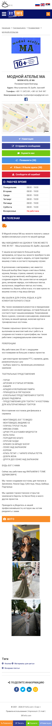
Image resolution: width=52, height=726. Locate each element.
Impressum (33, 711)
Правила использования (16, 711)
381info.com (26, 716)
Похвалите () (27, 160)
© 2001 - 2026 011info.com (22, 707)
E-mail (41, 711)
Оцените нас (28, 153)
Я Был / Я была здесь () (28, 167)
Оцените (33, 723)
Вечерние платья (12, 668)
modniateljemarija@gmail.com (35, 95)
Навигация (27, 139)
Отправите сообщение (27, 146)
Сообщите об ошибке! (28, 174)
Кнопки (7, 663)
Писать (21, 723)
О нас (37, 707)
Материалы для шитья (24, 663)
